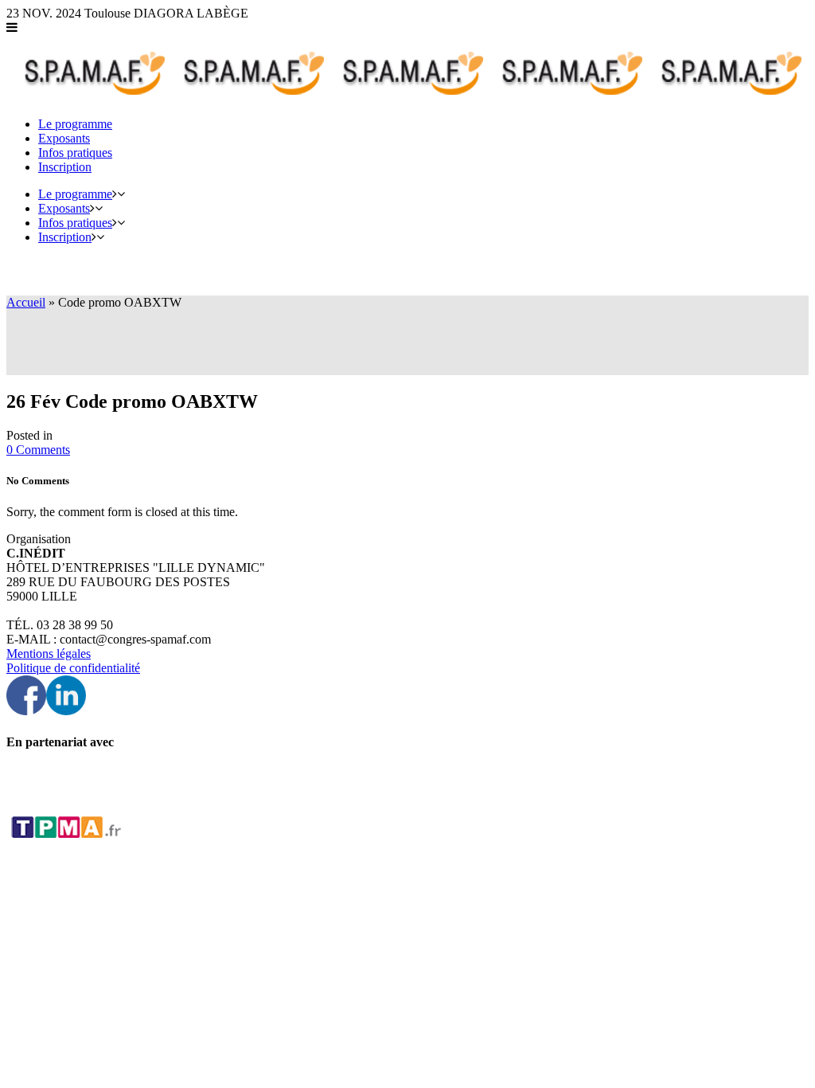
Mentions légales (48, 653)
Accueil (25, 302)
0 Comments (38, 449)
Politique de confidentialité (73, 668)
